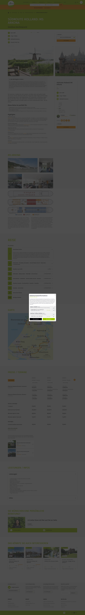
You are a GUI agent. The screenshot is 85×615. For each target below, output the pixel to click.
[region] (42, 311)
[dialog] (42, 307)
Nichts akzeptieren (36, 319)
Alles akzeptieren (48, 319)
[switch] (53, 308)
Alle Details (48, 310)
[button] (52, 308)
